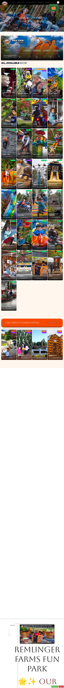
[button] (58, 2)
